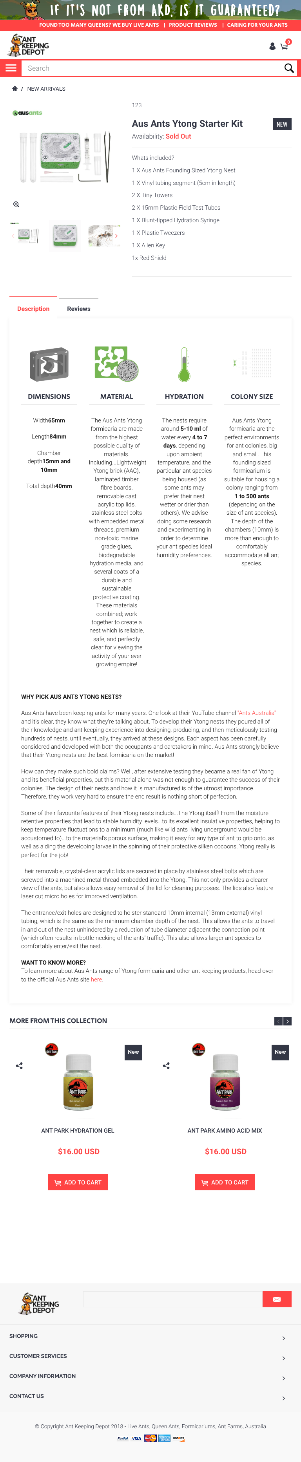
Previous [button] (278, 1021)
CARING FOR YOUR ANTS (257, 25)
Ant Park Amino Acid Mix (224, 1130)
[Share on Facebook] (20, 1078)
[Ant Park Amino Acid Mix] (224, 1080)
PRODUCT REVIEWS (193, 25)
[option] (78, 1123)
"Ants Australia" (257, 712)
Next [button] (287, 1021)
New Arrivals (46, 89)
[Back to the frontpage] (14, 89)
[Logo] (28, 45)
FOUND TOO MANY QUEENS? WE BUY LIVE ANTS (99, 25)
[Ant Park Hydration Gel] (77, 1080)
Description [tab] (33, 309)
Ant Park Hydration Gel (77, 1130)
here (96, 979)
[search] (159, 68)
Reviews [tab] (79, 309)
